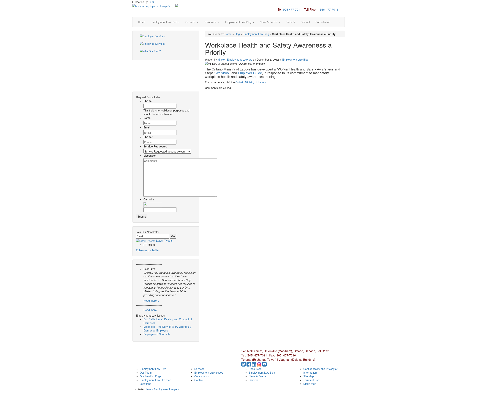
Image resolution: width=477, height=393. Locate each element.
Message (149, 155)
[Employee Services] (166, 45)
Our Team (146, 372)
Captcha (148, 199)
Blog (237, 34)
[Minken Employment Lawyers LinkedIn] (254, 365)
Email (147, 127)
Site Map (308, 376)
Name (147, 118)
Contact (305, 22)
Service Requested (155, 146)
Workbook (223, 72)
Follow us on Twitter (147, 250)
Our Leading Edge (150, 376)
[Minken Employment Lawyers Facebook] (249, 365)
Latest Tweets (164, 240)
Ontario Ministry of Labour (251, 82)
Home (141, 22)
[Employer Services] (166, 38)
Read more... (151, 300)
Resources (210, 22)
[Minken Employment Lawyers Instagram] (259, 365)
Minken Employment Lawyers (235, 59)
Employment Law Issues (208, 372)
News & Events (269, 22)
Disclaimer (309, 384)
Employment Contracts (156, 334)
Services (190, 22)
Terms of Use (311, 380)
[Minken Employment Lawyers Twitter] (244, 365)
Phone (147, 101)
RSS (151, 2)
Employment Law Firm (164, 22)
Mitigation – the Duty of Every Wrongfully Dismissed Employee (167, 328)
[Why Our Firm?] (166, 53)
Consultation (322, 22)
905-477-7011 (292, 9)
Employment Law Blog (238, 22)
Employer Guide (250, 72)
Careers (290, 22)
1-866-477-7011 (327, 9)
